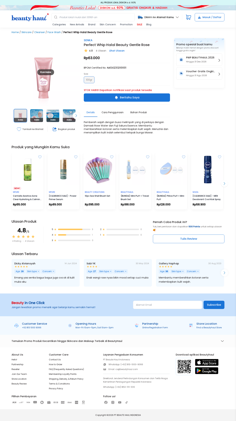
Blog (148, 24)
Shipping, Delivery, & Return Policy (66, 378)
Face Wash (54, 32)
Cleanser (39, 32)
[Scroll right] (76, 115)
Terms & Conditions (59, 383)
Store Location (19, 378)
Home (15, 32)
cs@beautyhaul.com (126, 369)
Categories (59, 24)
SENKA (88, 40)
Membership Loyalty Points (63, 374)
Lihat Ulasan (117, 50)
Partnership (17, 364)
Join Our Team (19, 374)
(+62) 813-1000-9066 (132, 364)
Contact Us (55, 359)
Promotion (126, 24)
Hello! (14, 359)
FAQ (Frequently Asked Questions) (66, 369)
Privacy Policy (56, 388)
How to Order (55, 364)
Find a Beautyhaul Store (209, 327)
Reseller (16, 369)
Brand (91, 24)
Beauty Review (19, 383)
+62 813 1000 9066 (31, 327)
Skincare (26, 32)
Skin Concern (108, 24)
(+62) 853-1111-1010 (125, 387)
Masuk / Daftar (211, 17)
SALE (139, 24)
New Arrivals (77, 24)
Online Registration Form (155, 327)
